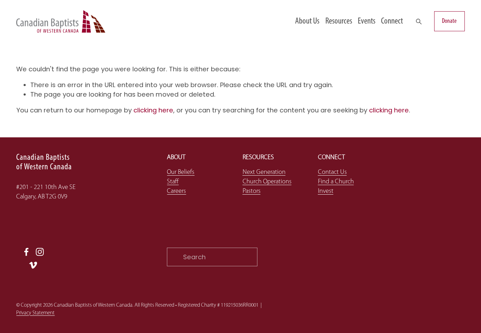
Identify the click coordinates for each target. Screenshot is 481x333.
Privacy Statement (35, 313)
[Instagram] (40, 252)
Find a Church (336, 181)
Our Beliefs (180, 172)
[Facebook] (26, 252)
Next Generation (264, 172)
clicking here (153, 110)
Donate (449, 21)
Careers (176, 191)
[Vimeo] (33, 265)
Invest (325, 191)
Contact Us (332, 172)
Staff (173, 181)
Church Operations (267, 181)
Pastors (252, 191)
